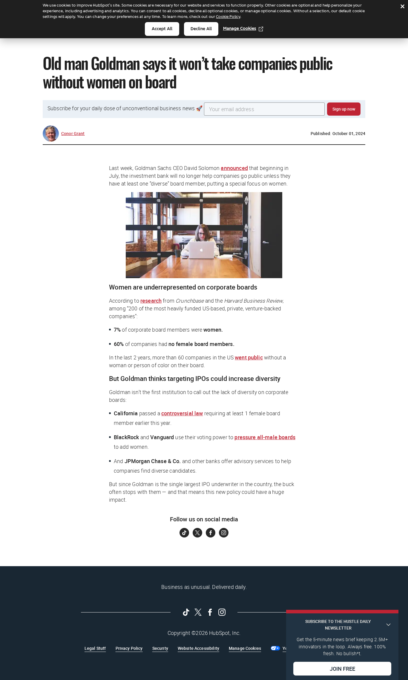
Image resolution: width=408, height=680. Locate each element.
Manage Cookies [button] (245, 648)
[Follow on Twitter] (197, 532)
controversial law (182, 413)
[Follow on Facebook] (210, 532)
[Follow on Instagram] (223, 532)
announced (234, 167)
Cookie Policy (228, 16)
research (151, 300)
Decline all (201, 28)
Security (160, 648)
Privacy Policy (129, 648)
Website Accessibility (198, 648)
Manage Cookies (239, 28)
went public (249, 357)
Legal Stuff (95, 648)
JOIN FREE (342, 668)
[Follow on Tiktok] (184, 532)
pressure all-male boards (264, 437)
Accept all (162, 28)
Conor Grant (73, 133)
